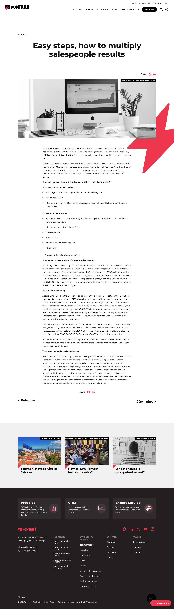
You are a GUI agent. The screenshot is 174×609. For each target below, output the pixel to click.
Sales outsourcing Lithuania (61, 567)
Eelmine (28, 400)
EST (23, 597)
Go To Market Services (90, 571)
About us (111, 542)
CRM (103, 9)
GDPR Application (90, 602)
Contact (157, 3)
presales (46, 373)
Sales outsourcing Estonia (61, 542)
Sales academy (140, 542)
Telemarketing (87, 545)
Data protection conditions (69, 602)
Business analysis (88, 587)
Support (137, 547)
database (122, 366)
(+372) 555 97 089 (29, 551)
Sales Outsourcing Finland (62, 561)
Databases (85, 555)
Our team (111, 552)
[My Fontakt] (167, 9)
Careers (110, 547)
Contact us (149, 9)
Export (83, 566)
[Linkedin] (131, 529)
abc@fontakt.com (141, 3)
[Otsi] (161, 9)
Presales (92, 9)
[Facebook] (124, 529)
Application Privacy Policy (44, 602)
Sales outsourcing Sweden (61, 555)
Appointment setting (90, 576)
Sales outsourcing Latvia (61, 548)
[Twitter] (138, 529)
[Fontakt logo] (17, 7)
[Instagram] (152, 529)
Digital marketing (88, 581)
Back (23, 35)
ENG (166, 3)
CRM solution (92, 359)
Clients (77, 9)
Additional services (124, 9)
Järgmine (145, 401)
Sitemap (137, 552)
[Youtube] (145, 529)
